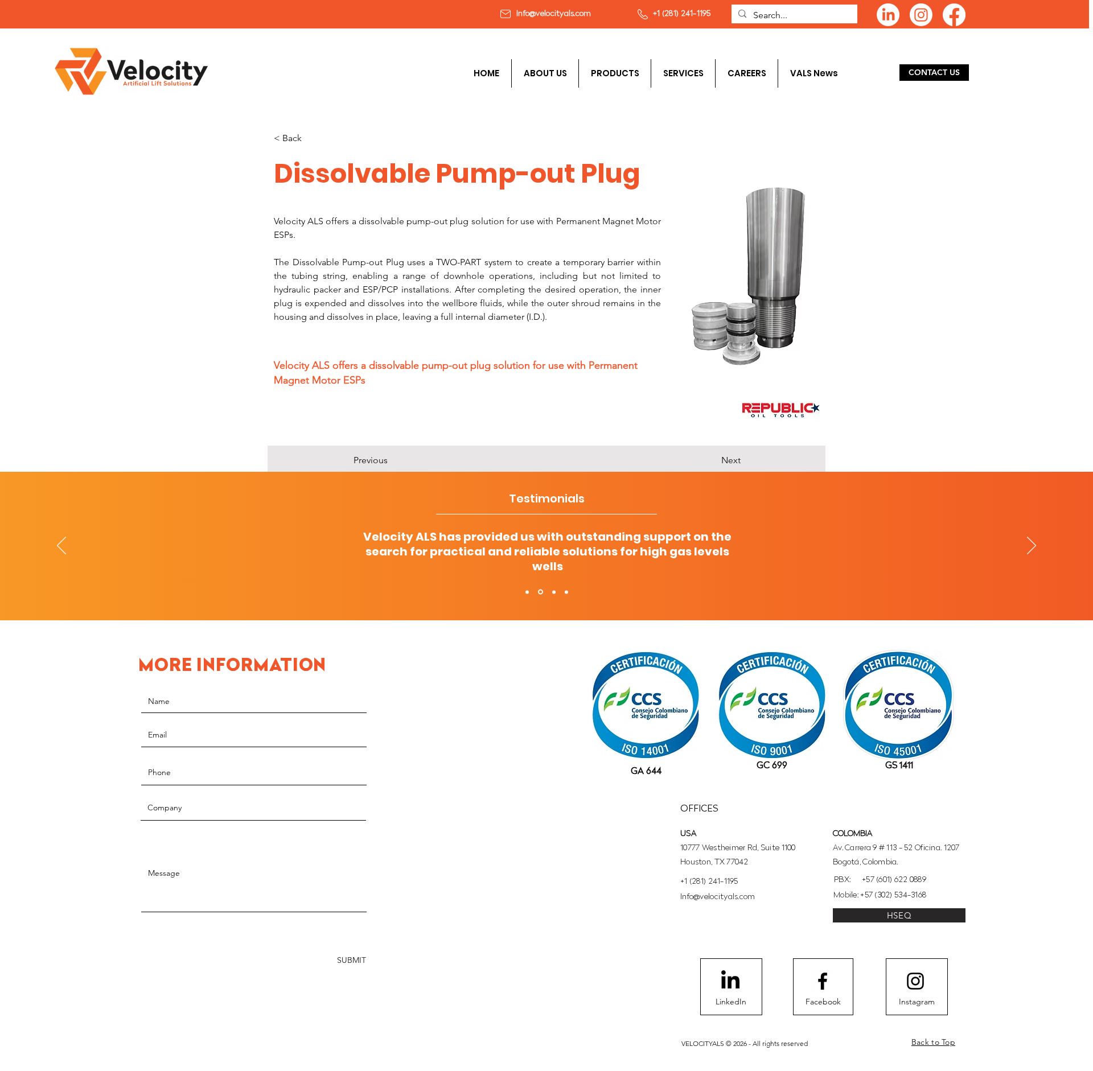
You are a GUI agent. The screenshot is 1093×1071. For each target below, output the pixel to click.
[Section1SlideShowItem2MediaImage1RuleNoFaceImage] (540, 592)
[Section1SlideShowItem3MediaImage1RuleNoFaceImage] (554, 592)
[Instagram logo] (915, 981)
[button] (614, 73)
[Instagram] (921, 14)
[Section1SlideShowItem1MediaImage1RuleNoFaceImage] (527, 592)
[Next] (1031, 546)
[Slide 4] (566, 592)
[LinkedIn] (888, 14)
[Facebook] (954, 14)
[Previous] (61, 546)
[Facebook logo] (822, 981)
